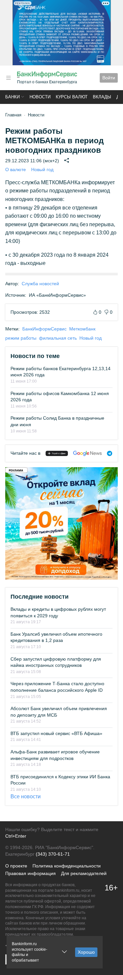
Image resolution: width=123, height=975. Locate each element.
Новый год (42, 169)
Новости (40, 96)
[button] (8, 77)
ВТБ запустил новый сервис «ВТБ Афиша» (56, 733)
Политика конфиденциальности (66, 865)
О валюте (15, 169)
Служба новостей (40, 283)
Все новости (25, 796)
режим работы (20, 338)
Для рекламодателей (84, 873)
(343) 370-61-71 (53, 854)
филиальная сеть (58, 338)
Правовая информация (30, 873)
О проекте (16, 865)
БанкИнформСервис (44, 328)
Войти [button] (108, 77)
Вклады (102, 96)
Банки (12, 96)
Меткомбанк (82, 328)
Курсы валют (72, 96)
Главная (13, 114)
